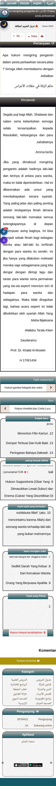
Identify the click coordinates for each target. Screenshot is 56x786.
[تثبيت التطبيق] (3, 240)
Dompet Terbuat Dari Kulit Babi (27, 430)
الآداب (43, 11)
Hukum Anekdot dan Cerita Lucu (33, 408)
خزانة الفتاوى (20, 694)
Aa (18, 36)
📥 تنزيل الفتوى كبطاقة (26, 26)
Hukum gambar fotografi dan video (23, 387)
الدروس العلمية (19, 680)
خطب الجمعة (20, 689)
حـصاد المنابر (28, 741)
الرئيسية (22, 703)
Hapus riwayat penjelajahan (26, 632)
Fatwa (51, 11)
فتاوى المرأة (45, 684)
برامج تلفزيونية (43, 698)
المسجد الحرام (43, 703)
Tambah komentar (26, 661)
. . (3, 782)
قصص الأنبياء (43, 694)
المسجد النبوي (19, 698)
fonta (34, 36)
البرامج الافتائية (18, 684)
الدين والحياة (44, 689)
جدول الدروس (43, 680)
